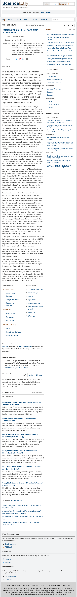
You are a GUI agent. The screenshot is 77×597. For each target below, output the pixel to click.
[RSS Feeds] (69, 3)
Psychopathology (34, 303)
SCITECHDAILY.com (16, 500)
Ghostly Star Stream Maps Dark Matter (59, 59)
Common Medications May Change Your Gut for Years (60, 130)
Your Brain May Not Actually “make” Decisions (58, 138)
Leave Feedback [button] (10, 576)
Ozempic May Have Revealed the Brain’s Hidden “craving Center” (60, 149)
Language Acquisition (54, 89)
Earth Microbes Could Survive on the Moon (60, 42)
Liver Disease (51, 77)
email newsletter (47, 12)
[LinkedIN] (23, 59)
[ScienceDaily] (15, 3)
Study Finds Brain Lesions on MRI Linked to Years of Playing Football (22, 484)
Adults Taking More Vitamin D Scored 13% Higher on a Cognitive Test (21, 506)
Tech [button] (18, 19)
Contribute (26, 585)
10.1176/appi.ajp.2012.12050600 (16, 367)
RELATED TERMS (31, 285)
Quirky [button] (43, 19)
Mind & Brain (7, 309)
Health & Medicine (9, 290)
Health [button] (10, 19)
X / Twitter (8, 562)
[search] (73, 19)
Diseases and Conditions (10, 304)
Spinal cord (32, 300)
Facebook (8, 559)
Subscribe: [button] (62, 4)
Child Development (53, 104)
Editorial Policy (55, 585)
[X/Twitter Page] (56, 3)
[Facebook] (13, 59)
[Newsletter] (73, 3)
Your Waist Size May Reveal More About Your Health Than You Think (21, 523)
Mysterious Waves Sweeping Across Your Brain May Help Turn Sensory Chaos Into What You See (60, 143)
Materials (5, 346)
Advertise (35, 585)
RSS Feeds (8, 547)
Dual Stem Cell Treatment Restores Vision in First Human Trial (22, 517)
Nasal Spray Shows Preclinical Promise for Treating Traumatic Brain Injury (21, 403)
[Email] (27, 59)
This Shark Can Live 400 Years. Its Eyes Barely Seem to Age (60, 156)
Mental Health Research (11, 295)
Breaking (49, 29)
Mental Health (11, 313)
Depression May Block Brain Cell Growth (60, 45)
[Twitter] (16, 59)
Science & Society (9, 324)
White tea (31, 316)
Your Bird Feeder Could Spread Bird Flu (59, 56)
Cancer (30, 296)
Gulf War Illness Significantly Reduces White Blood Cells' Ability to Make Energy (21, 435)
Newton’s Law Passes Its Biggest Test (59, 48)
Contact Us (8, 579)
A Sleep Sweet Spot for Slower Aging (58, 61)
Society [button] (34, 19)
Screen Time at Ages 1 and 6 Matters (59, 64)
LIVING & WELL (50, 98)
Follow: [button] (47, 4)
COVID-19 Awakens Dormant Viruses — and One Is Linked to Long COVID (59, 166)
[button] (65, 25)
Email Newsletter (10, 544)
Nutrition (49, 101)
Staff (19, 585)
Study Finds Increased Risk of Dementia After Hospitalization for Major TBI (19, 451)
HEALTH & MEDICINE (52, 73)
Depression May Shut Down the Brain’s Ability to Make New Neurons (59, 126)
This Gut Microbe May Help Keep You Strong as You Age (59, 161)
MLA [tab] (24, 375)
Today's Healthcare (12, 299)
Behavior (50, 107)
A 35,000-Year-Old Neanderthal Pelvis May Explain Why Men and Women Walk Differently (22, 512)
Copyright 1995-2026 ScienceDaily (15, 588)
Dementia (50, 92)
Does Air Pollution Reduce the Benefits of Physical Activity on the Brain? (21, 468)
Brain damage (33, 293)
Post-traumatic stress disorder (35, 307)
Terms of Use (66, 585)
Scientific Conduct (12, 335)
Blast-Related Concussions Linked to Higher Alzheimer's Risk (19, 419)
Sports (8, 328)
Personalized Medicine (54, 83)
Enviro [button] (26, 19)
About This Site (11, 585)
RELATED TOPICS (8, 285)
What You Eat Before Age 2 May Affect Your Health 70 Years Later (59, 121)
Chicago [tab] (39, 375)
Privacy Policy (44, 585)
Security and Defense (13, 332)
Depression (10, 317)
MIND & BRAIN (50, 86)
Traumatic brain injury (36, 289)
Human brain (32, 312)
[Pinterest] (20, 59)
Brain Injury (10, 320)
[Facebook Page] (52, 3)
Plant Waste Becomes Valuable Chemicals (60, 34)
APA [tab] (31, 375)
